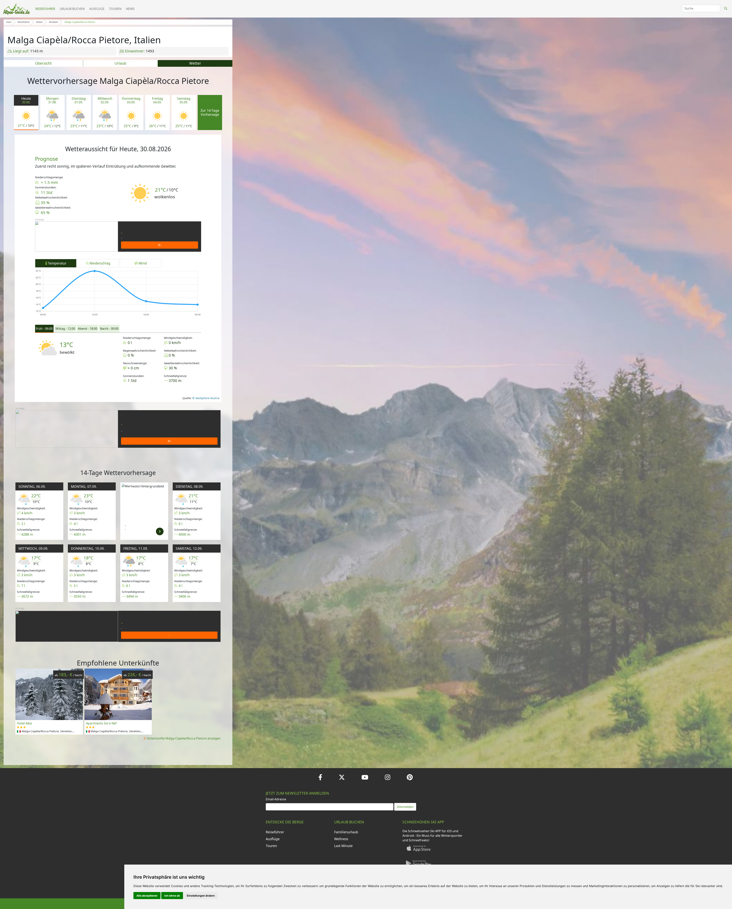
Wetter (195, 63)
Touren (115, 9)
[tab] (44, 329)
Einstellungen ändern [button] (201, 895)
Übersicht (43, 63)
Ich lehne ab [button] (172, 895)
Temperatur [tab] (57, 263)
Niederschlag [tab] (100, 263)
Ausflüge (96, 9)
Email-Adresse (276, 799)
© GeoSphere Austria (205, 398)
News (130, 9)
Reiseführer (45, 9)
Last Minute (343, 845)
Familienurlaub (346, 832)
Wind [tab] (143, 263)
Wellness (341, 839)
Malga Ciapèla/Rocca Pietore (80, 22)
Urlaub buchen (72, 9)
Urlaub (120, 63)
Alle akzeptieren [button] (146, 895)
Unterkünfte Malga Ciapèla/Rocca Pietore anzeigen (184, 738)
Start (8, 22)
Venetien (53, 22)
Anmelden (406, 807)
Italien (39, 22)
